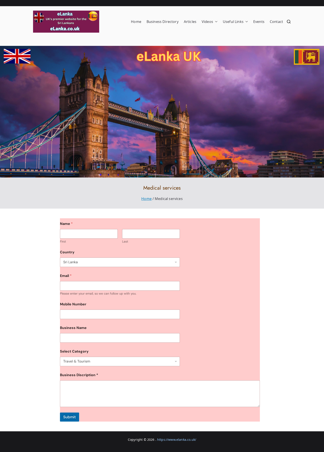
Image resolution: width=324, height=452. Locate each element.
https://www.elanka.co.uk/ (176, 439)
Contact (276, 21)
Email (66, 276)
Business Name (73, 328)
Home (136, 21)
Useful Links (233, 21)
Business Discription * (79, 375)
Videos (207, 21)
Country (67, 252)
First (63, 241)
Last (125, 241)
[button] (215, 22)
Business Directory (163, 21)
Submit (69, 417)
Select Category (74, 351)
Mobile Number (73, 304)
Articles (190, 21)
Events (258, 21)
